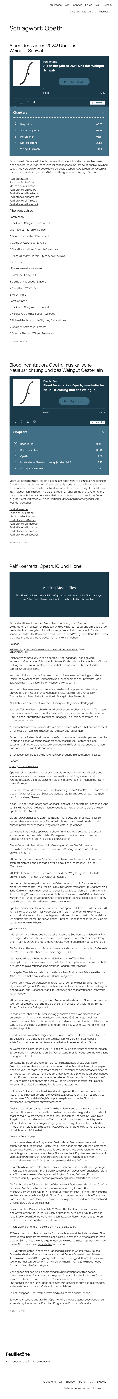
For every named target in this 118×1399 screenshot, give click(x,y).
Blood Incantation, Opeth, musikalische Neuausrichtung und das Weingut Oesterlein (56, 367)
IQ (11, 928)
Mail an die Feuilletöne (22, 186)
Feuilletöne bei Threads (23, 200)
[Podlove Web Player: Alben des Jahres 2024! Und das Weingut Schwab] (59, 106)
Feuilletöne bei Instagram (24, 197)
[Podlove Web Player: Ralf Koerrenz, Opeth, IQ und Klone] (59, 594)
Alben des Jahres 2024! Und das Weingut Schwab (43, 48)
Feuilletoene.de (19, 178)
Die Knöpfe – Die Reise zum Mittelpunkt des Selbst (52, 649)
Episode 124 (45, 1244)
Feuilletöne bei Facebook (24, 204)
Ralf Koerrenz (17, 649)
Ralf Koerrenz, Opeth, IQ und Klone (46, 566)
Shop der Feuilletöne (22, 182)
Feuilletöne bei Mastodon (24, 193)
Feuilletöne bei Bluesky (23, 189)
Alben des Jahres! (30, 484)
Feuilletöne (18, 1354)
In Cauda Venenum (28, 766)
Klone (12, 1136)
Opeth (13, 766)
